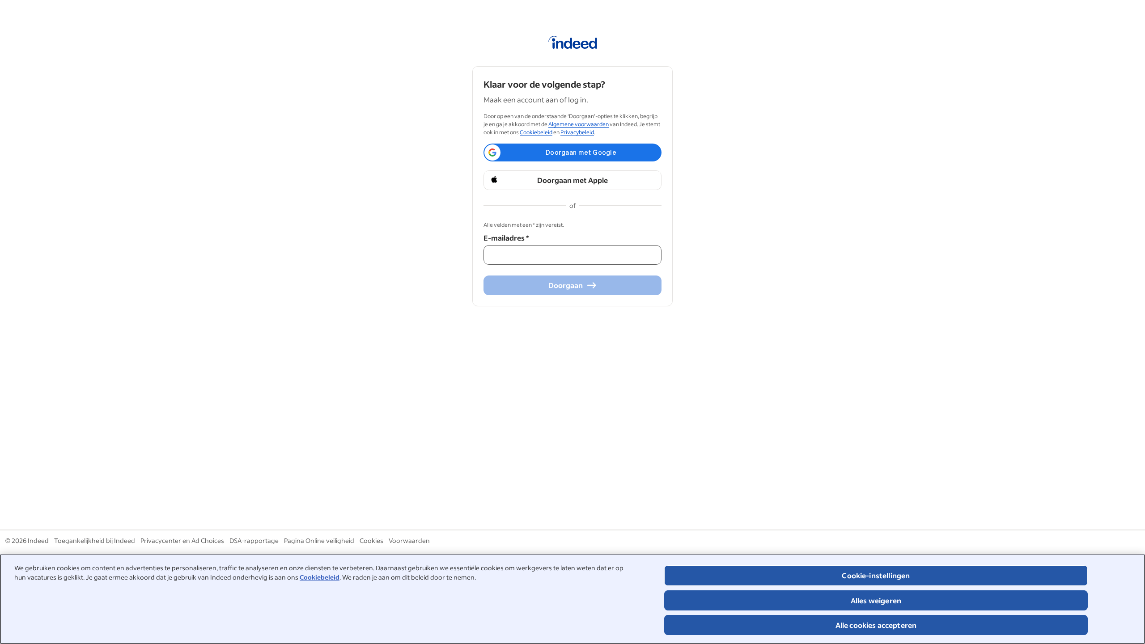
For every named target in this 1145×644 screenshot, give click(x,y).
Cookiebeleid (319, 577)
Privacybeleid (577, 132)
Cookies (371, 540)
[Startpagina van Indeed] (572, 44)
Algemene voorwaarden (578, 124)
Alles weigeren (876, 600)
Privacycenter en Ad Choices (182, 540)
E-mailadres (506, 237)
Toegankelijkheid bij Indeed (94, 540)
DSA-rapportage (254, 540)
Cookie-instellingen (876, 575)
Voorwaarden (409, 540)
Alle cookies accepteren (876, 625)
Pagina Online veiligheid (319, 540)
